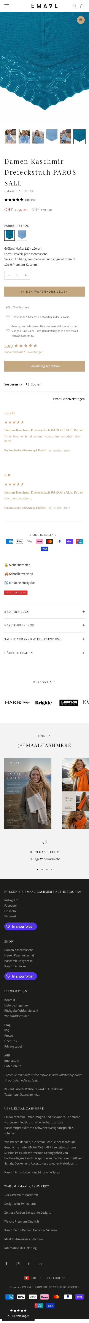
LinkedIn (10, 911)
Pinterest (10, 916)
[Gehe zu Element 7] (79, 136)
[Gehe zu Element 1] (10, 136)
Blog (7, 1025)
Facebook (10, 905)
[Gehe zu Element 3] (38, 136)
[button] (44, 200)
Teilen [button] (67, 450)
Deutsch (53, 1278)
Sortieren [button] (11, 384)
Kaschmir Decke (15, 966)
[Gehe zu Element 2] (24, 136)
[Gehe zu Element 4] (52, 136)
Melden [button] (57, 450)
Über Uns (10, 1041)
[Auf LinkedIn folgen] (40, 1263)
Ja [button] (50, 450)
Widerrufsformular (16, 1016)
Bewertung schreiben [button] (44, 366)
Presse (8, 1035)
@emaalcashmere (44, 745)
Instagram (11, 900)
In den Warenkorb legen (44, 292)
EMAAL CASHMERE (19, 191)
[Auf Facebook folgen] (6, 1263)
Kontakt (9, 1000)
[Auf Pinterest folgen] (29, 1263)
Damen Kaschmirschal (19, 950)
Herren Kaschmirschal (19, 955)
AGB (7, 1055)
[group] (44, 346)
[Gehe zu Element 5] (66, 136)
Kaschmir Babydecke (18, 961)
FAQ (7, 1030)
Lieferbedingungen (16, 1005)
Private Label (13, 1046)
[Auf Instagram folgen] (18, 1263)
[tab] (69, 400)
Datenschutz (12, 1066)
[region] (44, 850)
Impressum (11, 1060)
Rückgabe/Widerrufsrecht (21, 1010)
